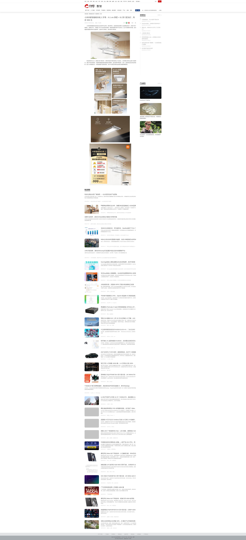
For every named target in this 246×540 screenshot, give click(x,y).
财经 (94, 1)
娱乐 (96, 1)
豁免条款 (132, 534)
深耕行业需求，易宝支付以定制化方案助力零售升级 (101, 217)
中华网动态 (146, 534)
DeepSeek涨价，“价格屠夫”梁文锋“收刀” (159, 10)
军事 (91, 1)
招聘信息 (120, 534)
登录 (159, 1)
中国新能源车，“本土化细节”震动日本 (150, 19)
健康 (113, 1)
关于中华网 (100, 534)
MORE (159, 15)
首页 (85, 1)
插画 (110, 1)
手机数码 (103, 10)
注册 (155, 1)
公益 (116, 1)
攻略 (128, 10)
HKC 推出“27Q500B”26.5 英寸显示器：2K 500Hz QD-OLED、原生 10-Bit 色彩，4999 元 (118, 476)
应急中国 (129, 1)
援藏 (107, 1)
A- (135, 22)
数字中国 (87, 10)
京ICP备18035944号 (119, 538)
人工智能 (93, 10)
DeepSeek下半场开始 (145, 100)
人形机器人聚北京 (144, 10)
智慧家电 (109, 10)
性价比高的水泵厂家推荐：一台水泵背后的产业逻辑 (101, 194)
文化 (105, 1)
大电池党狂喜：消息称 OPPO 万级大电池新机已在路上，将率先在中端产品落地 (117, 285)
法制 (121, 1)
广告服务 (107, 534)
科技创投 (119, 10)
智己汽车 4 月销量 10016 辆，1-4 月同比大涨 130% (117, 363)
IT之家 (99, 22)
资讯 (88, 1)
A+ (132, 22)
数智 (99, 6)
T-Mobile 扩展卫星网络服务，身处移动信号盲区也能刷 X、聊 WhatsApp (107, 386)
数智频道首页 (91, 13)
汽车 (99, 1)
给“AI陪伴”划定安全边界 (147, 48)
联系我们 (113, 534)
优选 (118, 1)
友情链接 (139, 534)
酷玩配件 (114, 10)
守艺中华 (125, 1)
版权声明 (126, 534)
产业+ (124, 10)
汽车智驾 (98, 10)
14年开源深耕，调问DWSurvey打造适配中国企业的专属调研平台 (105, 251)
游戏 (102, 1)
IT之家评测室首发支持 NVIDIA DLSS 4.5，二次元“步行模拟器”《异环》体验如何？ (118, 330)
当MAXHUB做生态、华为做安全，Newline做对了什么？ (118, 228)
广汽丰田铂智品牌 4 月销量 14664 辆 (112, 487)
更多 (131, 10)
